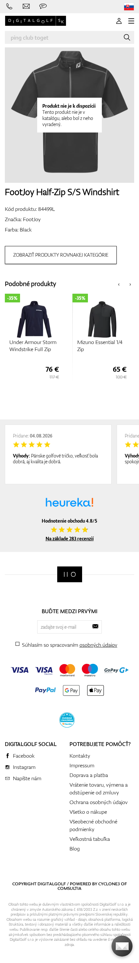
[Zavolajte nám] (9, 6)
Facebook (24, 755)
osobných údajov (98, 644)
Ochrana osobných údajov (99, 802)
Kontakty (80, 755)
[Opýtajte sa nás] (43, 6)
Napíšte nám (27, 778)
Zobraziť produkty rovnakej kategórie (60, 255)
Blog (75, 848)
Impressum (82, 765)
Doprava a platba (89, 775)
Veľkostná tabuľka (90, 838)
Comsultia (69, 888)
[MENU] (131, 21)
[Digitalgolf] (69, 574)
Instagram (24, 767)
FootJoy (32, 219)
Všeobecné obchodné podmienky (93, 825)
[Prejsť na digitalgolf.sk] (129, 7)
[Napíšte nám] (26, 6)
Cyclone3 (109, 884)
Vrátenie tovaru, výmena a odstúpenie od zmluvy (99, 788)
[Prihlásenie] (119, 21)
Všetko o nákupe (88, 811)
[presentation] (119, 284)
